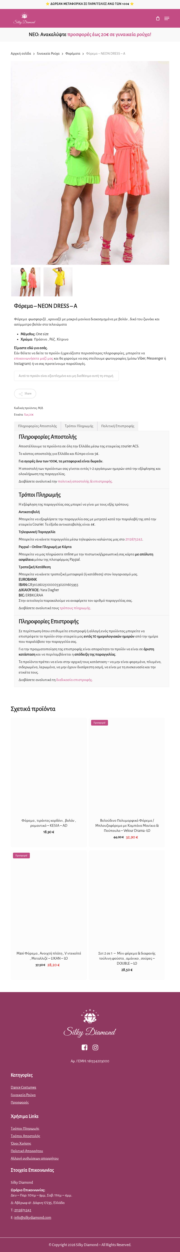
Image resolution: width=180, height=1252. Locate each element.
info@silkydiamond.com (32, 1218)
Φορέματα (72, 53)
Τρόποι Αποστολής (25, 1136)
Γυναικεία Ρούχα (48, 53)
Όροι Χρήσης (21, 1144)
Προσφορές (20, 1102)
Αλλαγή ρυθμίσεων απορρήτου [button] (35, 1158)
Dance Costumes (23, 1088)
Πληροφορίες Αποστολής (37, 426)
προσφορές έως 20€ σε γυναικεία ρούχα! (109, 34)
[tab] (37, 426)
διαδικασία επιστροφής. (74, 680)
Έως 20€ (29, 414)
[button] (166, 18)
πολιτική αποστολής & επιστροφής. (85, 481)
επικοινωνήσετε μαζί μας (33, 358)
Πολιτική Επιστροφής (117, 426)
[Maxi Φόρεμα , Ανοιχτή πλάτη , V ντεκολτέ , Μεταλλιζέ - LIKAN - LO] (49, 898)
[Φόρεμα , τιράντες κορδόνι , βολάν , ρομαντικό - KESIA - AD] (49, 765)
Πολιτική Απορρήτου (27, 1151)
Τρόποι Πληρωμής (79, 426)
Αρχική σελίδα (21, 53)
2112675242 (133, 539)
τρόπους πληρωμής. (75, 608)
